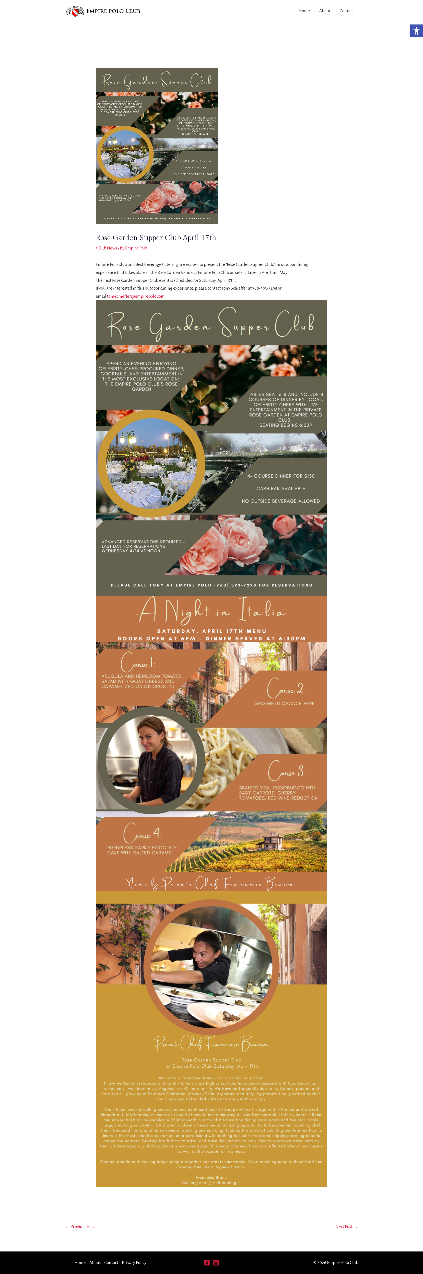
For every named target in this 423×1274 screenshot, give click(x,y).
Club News (107, 248)
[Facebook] (207, 1263)
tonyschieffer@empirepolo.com (135, 296)
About (324, 11)
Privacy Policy (134, 1262)
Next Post (346, 1226)
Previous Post (80, 1226)
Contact (347, 11)
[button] (416, 30)
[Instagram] (216, 1263)
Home (304, 11)
